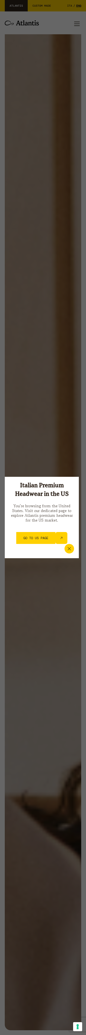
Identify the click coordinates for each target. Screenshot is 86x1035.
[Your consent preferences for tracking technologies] (77, 1026)
